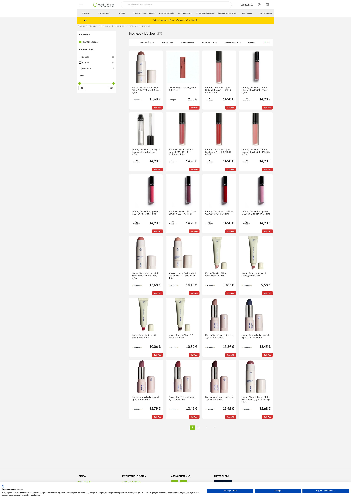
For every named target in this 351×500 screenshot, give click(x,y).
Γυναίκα (85, 13)
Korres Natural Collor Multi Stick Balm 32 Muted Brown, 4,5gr (146, 90)
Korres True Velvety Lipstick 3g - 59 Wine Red (219, 398)
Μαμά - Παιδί (103, 13)
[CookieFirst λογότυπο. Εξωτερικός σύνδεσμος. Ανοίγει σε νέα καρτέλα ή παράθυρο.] (3, 486)
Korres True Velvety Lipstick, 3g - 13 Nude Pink (219, 336)
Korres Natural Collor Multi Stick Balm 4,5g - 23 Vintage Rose (256, 399)
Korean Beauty (185, 13)
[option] (176, 20)
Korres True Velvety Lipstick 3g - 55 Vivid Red (182, 398)
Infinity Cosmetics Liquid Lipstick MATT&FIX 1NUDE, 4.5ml (256, 152)
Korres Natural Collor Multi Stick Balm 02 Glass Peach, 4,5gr (182, 275)
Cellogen (172, 100)
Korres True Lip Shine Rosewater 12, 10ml (215, 274)
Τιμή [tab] (81, 76)
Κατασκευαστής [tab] (87, 50)
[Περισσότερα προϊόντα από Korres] (137, 100)
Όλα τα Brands (265, 13)
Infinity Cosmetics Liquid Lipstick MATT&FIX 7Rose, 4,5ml (255, 90)
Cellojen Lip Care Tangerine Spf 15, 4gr (182, 89)
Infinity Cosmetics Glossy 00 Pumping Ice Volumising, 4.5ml (146, 152)
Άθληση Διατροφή (166, 13)
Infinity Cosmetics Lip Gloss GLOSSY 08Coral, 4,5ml (219, 212)
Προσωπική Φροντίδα (205, 13)
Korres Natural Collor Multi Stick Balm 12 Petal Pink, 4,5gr (145, 275)
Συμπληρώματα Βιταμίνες (144, 13)
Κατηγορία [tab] (84, 35)
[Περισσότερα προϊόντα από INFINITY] (209, 103)
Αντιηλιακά (247, 13)
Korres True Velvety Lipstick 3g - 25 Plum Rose (145, 398)
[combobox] (176, 5)
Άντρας (122, 13)
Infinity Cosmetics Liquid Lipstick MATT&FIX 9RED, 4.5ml (218, 152)
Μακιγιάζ (120, 26)
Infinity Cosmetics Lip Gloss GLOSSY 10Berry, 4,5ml (182, 212)
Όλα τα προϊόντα (87, 26)
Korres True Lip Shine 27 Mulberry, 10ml (181, 336)
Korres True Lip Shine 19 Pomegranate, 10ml (254, 274)
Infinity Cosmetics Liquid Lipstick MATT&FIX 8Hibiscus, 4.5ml (181, 152)
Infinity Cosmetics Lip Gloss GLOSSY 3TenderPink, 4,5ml (256, 212)
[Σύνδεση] (259, 4)
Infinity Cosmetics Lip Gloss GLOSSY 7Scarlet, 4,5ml (146, 212)
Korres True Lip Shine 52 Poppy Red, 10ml (144, 336)
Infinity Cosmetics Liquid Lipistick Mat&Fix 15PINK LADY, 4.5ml (218, 90)
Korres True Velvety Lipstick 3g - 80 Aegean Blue (255, 336)
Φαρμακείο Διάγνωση (227, 13)
